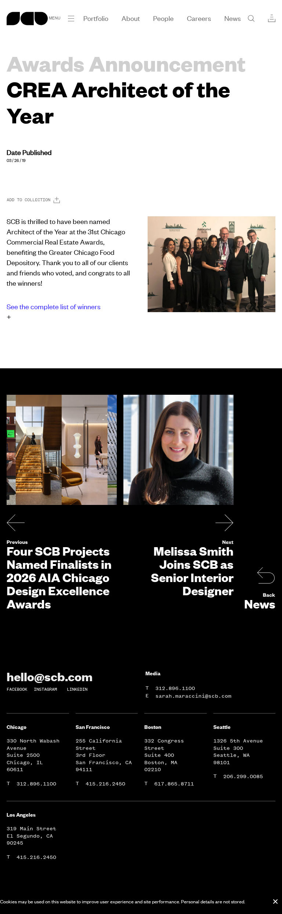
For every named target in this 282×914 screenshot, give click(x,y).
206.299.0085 (243, 776)
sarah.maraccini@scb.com (193, 696)
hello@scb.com (50, 676)
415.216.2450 (105, 784)
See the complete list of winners (54, 306)
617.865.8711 (174, 784)
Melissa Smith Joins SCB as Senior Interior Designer (192, 570)
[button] (71, 18)
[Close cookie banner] (275, 901)
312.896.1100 (175, 688)
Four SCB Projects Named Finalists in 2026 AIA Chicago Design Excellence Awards (59, 577)
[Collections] (271, 18)
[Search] (251, 18)
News (259, 603)
